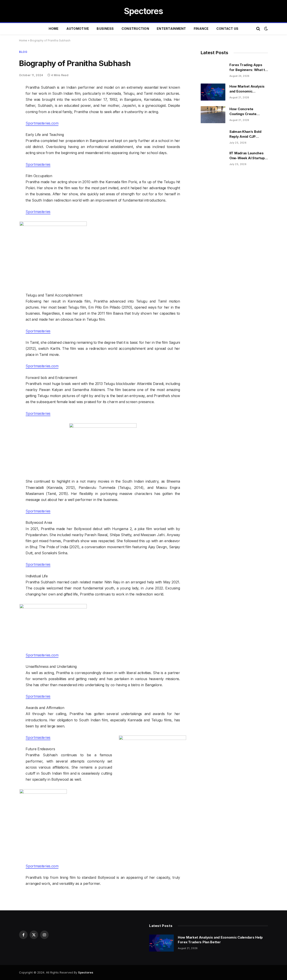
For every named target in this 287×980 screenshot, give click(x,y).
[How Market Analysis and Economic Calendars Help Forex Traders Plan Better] (213, 92)
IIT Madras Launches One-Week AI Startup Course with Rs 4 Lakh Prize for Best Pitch (247, 155)
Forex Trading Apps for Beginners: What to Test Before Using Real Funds (248, 67)
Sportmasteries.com (42, 123)
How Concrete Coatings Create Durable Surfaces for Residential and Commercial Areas (246, 111)
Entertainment (171, 28)
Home (54, 28)
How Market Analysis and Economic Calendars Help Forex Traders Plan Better (247, 89)
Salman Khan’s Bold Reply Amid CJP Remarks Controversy (247, 134)
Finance (201, 28)
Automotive (77, 28)
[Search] (258, 29)
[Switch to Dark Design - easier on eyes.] (265, 29)
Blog (23, 52)
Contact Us (227, 28)
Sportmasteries (38, 164)
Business (105, 28)
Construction (135, 28)
